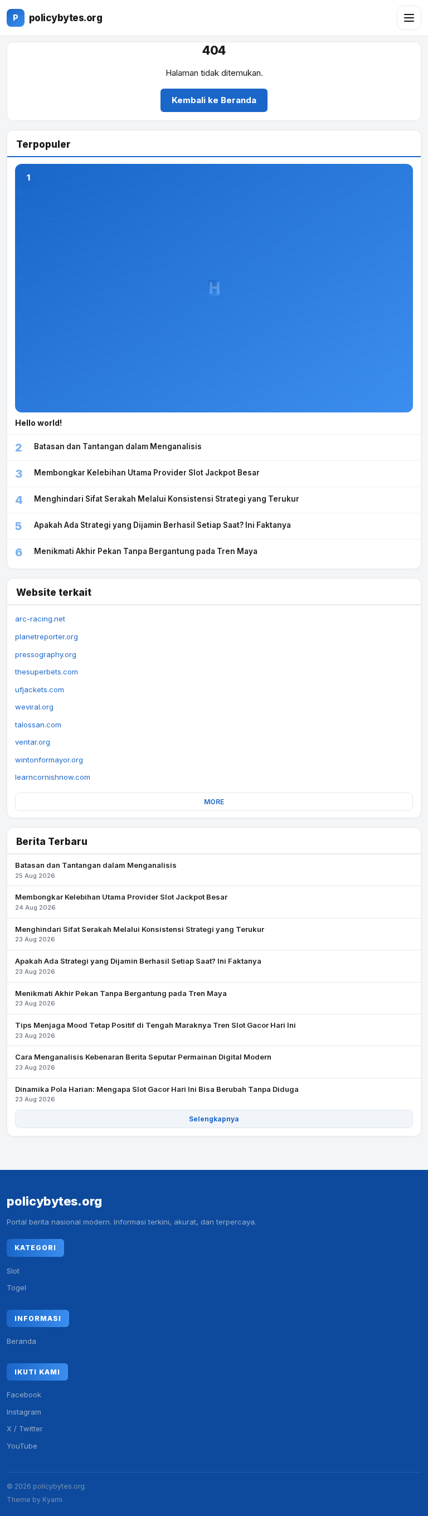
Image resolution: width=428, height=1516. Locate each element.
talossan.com (38, 724)
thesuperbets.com (46, 671)
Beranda (21, 1341)
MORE (214, 802)
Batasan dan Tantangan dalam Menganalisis (96, 870)
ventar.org (32, 741)
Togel (16, 1287)
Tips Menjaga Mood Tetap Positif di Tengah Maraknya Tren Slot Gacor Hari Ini (155, 1030)
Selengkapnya (214, 1119)
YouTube (22, 1445)
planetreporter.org (46, 636)
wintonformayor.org (49, 759)
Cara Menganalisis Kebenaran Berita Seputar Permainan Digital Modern (143, 1061)
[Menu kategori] (409, 18)
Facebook (24, 1394)
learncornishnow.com (52, 776)
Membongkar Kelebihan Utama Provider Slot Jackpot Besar (121, 901)
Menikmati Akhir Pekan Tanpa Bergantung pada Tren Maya (121, 998)
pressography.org (45, 654)
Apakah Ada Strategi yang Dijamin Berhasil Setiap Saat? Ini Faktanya (138, 965)
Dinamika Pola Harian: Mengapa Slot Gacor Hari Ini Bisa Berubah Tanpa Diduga (157, 1094)
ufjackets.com (39, 689)
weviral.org (34, 706)
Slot (13, 1270)
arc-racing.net (40, 618)
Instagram (24, 1411)
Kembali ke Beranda (214, 100)
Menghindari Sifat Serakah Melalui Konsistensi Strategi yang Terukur (139, 934)
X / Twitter (25, 1428)
